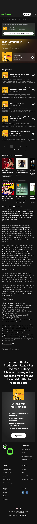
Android (5, 499)
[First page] (4, 146)
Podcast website (7, 344)
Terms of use (7, 469)
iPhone (5, 492)
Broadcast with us (27, 459)
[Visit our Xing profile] (27, 492)
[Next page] (21, 150)
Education (5, 48)
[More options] (34, 42)
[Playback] (32, 57)
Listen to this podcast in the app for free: (15, 24)
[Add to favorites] (28, 41)
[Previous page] (8, 146)
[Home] (3, 20)
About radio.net (26, 449)
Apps (23, 472)
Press (23, 452)
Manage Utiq (6, 479)
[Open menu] (35, 14)
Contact (24, 469)
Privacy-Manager (8, 483)
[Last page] (25, 150)
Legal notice (6, 476)
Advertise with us (27, 456)
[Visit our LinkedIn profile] (23, 492)
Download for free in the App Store (18, 33)
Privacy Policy (7, 472)
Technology (14, 48)
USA (19, 508)
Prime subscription (27, 479)
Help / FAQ (25, 476)
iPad (4, 496)
